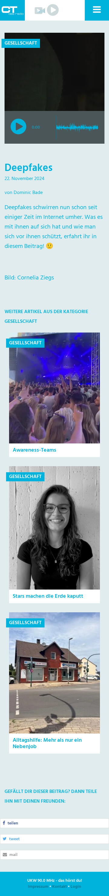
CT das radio (12, 10)
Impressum (38, 886)
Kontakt (59, 886)
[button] (96, 10)
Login (76, 886)
